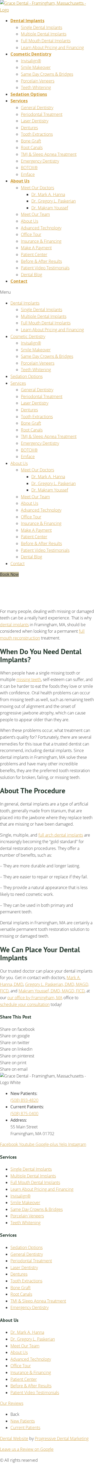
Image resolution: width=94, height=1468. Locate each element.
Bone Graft (31, 141)
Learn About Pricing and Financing (52, 47)
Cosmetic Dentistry (30, 54)
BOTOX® (29, 167)
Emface (28, 174)
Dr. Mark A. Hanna (48, 194)
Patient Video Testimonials (45, 268)
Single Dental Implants (41, 27)
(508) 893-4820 (24, 1100)
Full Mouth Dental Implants (45, 41)
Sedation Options (28, 94)
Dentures (29, 128)
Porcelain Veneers (37, 81)
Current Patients (25, 1427)
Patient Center (34, 254)
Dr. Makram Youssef (49, 208)
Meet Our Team (35, 214)
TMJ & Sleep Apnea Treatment (49, 154)
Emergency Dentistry (40, 161)
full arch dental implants (60, 835)
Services (19, 101)
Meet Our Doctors (37, 188)
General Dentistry (37, 107)
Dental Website (14, 1438)
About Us (20, 181)
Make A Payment (36, 248)
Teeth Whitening (36, 87)
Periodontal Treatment (41, 114)
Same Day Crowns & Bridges (47, 74)
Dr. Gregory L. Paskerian (53, 201)
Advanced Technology (41, 228)
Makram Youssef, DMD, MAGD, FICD (52, 991)
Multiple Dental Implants (43, 34)
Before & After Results (41, 261)
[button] (9, 574)
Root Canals (32, 147)
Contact (18, 281)
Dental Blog (31, 274)
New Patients (22, 1421)
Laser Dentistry (34, 121)
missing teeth (28, 679)
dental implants (14, 625)
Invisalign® (31, 61)
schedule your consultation (25, 1004)
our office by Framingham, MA (34, 998)
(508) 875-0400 (24, 1113)
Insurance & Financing (41, 241)
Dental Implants (27, 20)
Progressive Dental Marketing (62, 1438)
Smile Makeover (36, 67)
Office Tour (31, 234)
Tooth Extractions (37, 134)
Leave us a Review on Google (27, 1449)
